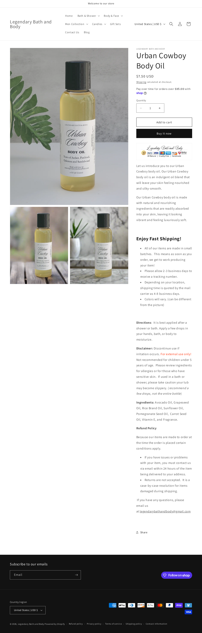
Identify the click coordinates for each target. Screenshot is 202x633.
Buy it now (164, 133)
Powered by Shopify (55, 624)
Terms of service (113, 623)
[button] (88, 16)
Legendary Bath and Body (31, 624)
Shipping (141, 81)
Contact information (156, 623)
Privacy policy (94, 623)
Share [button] (144, 532)
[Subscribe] (76, 575)
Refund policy (76, 623)
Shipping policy (134, 623)
